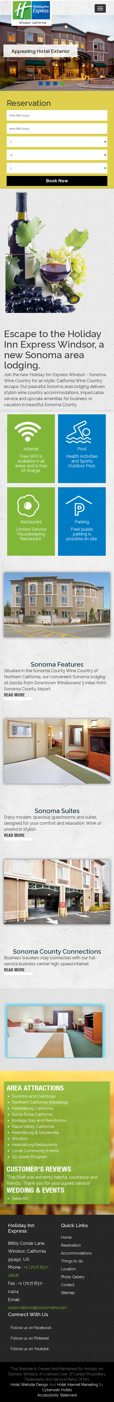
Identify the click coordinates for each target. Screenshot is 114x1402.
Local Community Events (35, 1150)
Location (68, 1269)
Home (66, 1237)
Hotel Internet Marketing (77, 1385)
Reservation (71, 1245)
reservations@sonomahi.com (37, 1307)
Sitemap (68, 1293)
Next (105, 56)
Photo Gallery (73, 1277)
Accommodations (76, 1253)
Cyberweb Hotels (57, 1390)
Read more (14, 694)
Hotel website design (29, 1385)
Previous (8, 56)
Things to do (72, 1261)
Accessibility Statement (57, 1395)
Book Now (57, 180)
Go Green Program (29, 1156)
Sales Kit (20, 1198)
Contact (67, 1285)
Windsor (20, 1138)
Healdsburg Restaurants (34, 1144)
